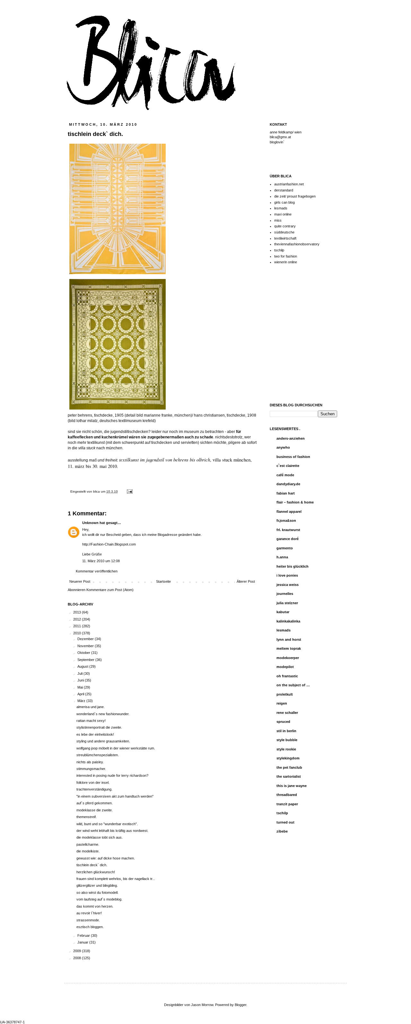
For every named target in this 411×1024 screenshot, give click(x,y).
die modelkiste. (88, 851)
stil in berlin (286, 731)
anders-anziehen (290, 438)
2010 (77, 633)
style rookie (286, 749)
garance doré (287, 539)
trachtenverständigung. (94, 789)
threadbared (286, 795)
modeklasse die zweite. (94, 810)
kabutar (282, 612)
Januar (83, 942)
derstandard (283, 190)
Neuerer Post (79, 581)
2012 (77, 619)
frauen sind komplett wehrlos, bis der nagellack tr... (115, 879)
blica (97, 491)
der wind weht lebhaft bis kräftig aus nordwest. (112, 831)
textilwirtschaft (285, 238)
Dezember (86, 639)
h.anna (282, 557)
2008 (77, 958)
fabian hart (285, 493)
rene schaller (287, 713)
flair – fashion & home (295, 502)
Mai (80, 687)
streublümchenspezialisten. (97, 755)
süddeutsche (284, 232)
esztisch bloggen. (90, 927)
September (86, 660)
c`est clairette (287, 466)
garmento (284, 548)
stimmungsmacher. (91, 769)
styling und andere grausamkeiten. (103, 741)
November (86, 646)
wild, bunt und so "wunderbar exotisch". (107, 824)
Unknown (90, 523)
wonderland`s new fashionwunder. (102, 714)
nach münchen (100, 448)
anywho (283, 447)
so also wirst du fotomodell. (97, 892)
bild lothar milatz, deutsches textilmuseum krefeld (111, 421)
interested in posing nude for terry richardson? (112, 775)
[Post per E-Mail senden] (129, 491)
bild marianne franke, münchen (163, 415)
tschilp (279, 250)
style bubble (286, 740)
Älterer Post (246, 581)
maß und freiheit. (104, 460)
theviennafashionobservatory (296, 244)
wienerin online (285, 262)
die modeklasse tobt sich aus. (99, 837)
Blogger (240, 1005)
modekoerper (287, 658)
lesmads (280, 208)
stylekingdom (288, 758)
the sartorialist (288, 776)
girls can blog (284, 202)
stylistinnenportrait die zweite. (99, 727)
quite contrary (285, 226)
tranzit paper (287, 804)
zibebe (282, 831)
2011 (77, 626)
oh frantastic (287, 676)
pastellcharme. (87, 844)
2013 (77, 612)
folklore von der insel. (92, 782)
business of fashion (293, 457)
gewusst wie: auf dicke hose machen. (105, 858)
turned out (285, 822)
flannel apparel (289, 511)
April (81, 694)
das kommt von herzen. (94, 906)
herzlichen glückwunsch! (95, 872)
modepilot (285, 667)
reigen (281, 703)
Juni (81, 680)
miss (278, 220)
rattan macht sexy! (91, 721)
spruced (283, 722)
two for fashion (285, 256)
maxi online (283, 214)
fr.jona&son (286, 520)
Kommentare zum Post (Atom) (110, 590)
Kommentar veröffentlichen (97, 571)
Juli (80, 673)
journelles (284, 594)
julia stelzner (287, 603)
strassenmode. (88, 920)
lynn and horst (288, 639)
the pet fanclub (289, 767)
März (81, 701)
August (83, 666)
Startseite (163, 581)
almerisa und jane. (90, 707)
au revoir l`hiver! (89, 913)
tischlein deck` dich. (91, 865)
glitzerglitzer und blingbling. (97, 885)
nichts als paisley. (90, 762)
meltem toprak (288, 648)
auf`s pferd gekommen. (94, 803)
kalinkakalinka (288, 621)
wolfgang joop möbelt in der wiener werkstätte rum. (115, 748)
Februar (84, 935)
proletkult (284, 694)
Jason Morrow (202, 1005)
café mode (285, 475)
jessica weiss (287, 585)
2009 (77, 951)
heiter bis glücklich (292, 566)
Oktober (84, 653)
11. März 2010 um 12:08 (101, 561)
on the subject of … (293, 685)
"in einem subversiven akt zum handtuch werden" (114, 796)
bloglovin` (277, 142)
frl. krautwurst (288, 530)
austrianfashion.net (289, 184)
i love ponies (287, 575)
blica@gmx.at (280, 137)
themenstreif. (86, 817)
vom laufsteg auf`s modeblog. (99, 899)
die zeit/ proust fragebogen (295, 196)
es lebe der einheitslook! (95, 734)
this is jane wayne (291, 786)
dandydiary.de (288, 484)
